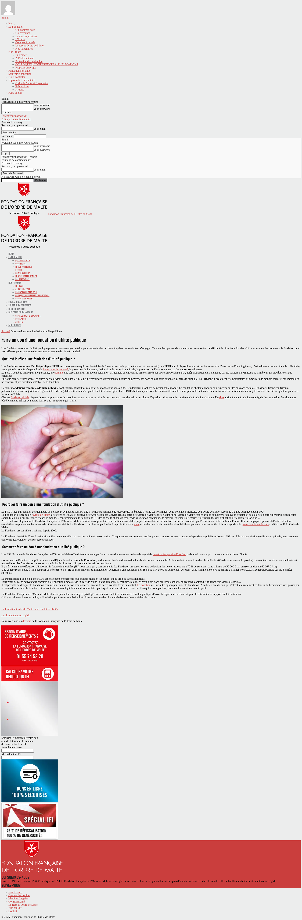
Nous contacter (16, 76)
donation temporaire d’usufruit (169, 554)
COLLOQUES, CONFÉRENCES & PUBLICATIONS (46, 64)
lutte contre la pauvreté (55, 369)
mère (136, 524)
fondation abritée (20, 397)
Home (11, 23)
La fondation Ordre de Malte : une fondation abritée (29, 609)
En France (21, 54)
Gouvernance (22, 32)
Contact (12, 911)
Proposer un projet (25, 67)
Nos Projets (14, 51)
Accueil (5, 331)
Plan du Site (15, 907)
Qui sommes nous (25, 29)
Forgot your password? (14, 115)
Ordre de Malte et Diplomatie (31, 83)
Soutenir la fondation (19, 73)
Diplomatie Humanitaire (21, 80)
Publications (22, 86)
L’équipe (20, 39)
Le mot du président (26, 36)
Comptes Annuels (25, 42)
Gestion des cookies (19, 895)
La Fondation (15, 26)
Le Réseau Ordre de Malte (23, 904)
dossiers (26, 621)
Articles (19, 89)
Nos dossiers (15, 892)
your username (42, 105)
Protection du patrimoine (28, 61)
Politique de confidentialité (16, 119)
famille (59, 372)
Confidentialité (16, 901)
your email (39, 128)
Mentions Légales (18, 898)
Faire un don (15, 92)
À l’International (24, 58)
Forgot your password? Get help (19, 156)
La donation (143, 585)
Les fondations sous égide (15, 615)
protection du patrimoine (255, 524)
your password (42, 108)
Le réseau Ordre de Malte (29, 45)
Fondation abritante (19, 70)
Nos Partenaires (24, 48)
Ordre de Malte (41, 514)
